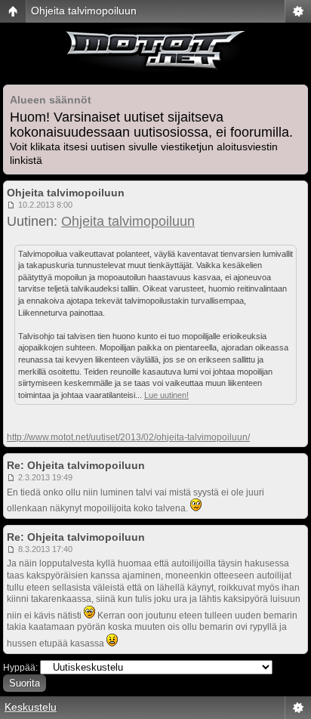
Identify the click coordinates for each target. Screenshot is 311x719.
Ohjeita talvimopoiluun (84, 11)
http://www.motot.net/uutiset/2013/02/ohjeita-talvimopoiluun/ (128, 437)
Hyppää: (20, 667)
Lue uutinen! (166, 395)
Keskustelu (31, 707)
